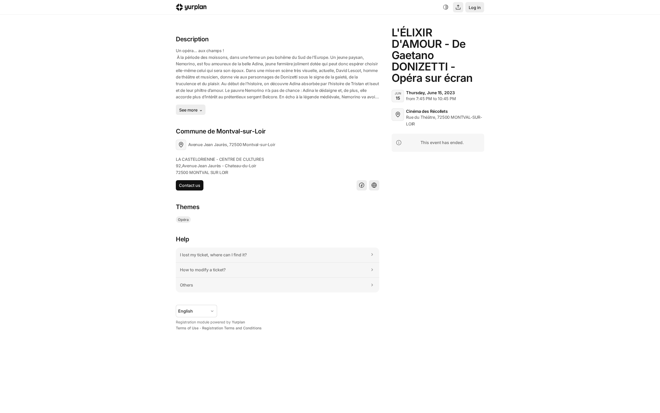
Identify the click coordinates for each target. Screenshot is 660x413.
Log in (475, 7)
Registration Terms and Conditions (232, 328)
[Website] (374, 185)
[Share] (458, 7)
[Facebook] (362, 185)
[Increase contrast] (446, 7)
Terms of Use (187, 328)
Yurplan (238, 322)
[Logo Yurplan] (191, 8)
